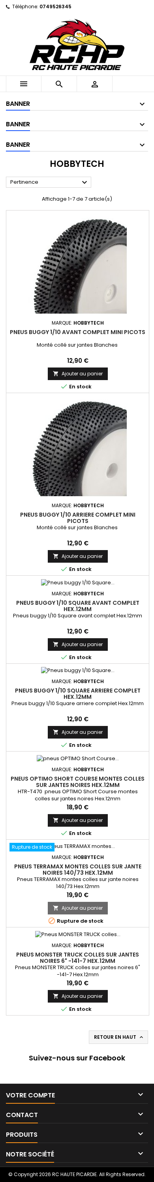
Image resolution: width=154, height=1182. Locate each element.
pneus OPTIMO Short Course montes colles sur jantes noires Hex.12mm (78, 782)
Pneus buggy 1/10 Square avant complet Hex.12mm (77, 606)
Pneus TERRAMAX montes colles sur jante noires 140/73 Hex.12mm (77, 869)
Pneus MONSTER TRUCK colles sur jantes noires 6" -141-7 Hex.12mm (77, 958)
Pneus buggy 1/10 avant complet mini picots (77, 332)
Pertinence (49, 182)
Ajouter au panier (78, 373)
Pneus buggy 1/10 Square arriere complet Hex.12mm (78, 694)
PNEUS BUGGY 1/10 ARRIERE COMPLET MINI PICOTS (77, 518)
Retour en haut (119, 1037)
